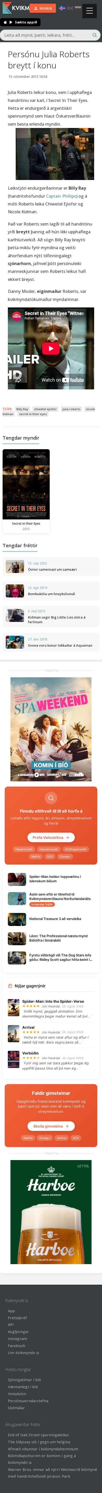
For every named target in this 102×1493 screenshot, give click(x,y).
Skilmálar (16, 1407)
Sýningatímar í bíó (24, 1379)
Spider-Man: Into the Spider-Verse (53, 1001)
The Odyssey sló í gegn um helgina (39, 1441)
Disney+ (65, 856)
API (11, 1324)
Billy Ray (22, 409)
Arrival (28, 1027)
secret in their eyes (33, 414)
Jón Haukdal (51, 1006)
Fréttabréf (17, 1317)
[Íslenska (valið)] (62, 8)
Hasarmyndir (24, 849)
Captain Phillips (61, 196)
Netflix (35, 856)
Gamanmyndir (48, 849)
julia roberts (71, 409)
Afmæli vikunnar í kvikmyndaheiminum (43, 1448)
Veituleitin (17, 1393)
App (11, 1310)
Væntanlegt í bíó (23, 1386)
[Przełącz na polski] (78, 8)
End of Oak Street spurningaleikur (38, 1434)
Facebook (16, 1345)
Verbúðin (30, 1053)
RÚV (50, 856)
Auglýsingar (18, 1331)
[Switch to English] (70, 8)
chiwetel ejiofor (45, 409)
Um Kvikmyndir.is (23, 1352)
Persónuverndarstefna (28, 1400)
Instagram (17, 1338)
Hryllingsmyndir (76, 849)
